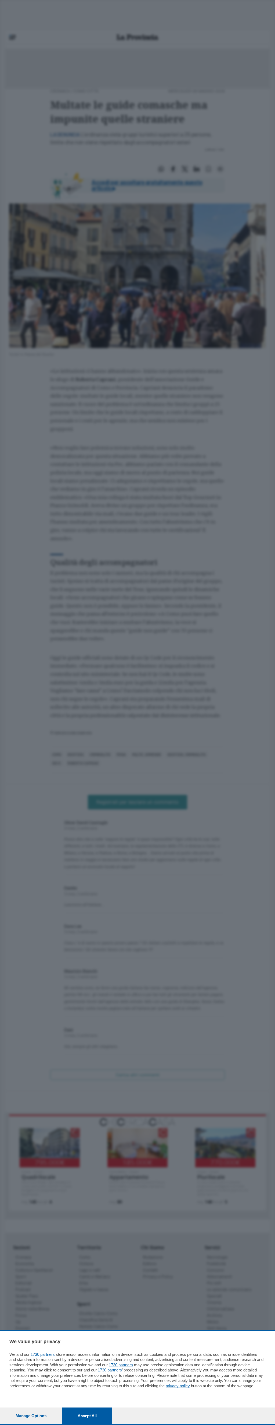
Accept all (87, 1415)
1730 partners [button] (43, 1354)
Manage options (31, 1415)
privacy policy (178, 1386)
